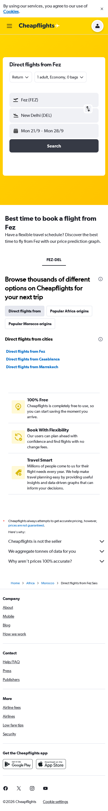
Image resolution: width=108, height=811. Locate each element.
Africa (30, 583)
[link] (19, 788)
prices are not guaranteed (26, 525)
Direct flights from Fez (25, 351)
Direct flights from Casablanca (33, 359)
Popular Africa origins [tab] (69, 311)
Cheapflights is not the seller (34, 541)
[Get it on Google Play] (18, 764)
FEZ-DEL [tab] (54, 259)
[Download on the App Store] (51, 764)
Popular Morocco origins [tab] (30, 324)
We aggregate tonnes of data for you (42, 551)
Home (15, 583)
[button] (102, 9)
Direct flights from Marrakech (32, 367)
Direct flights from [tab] (25, 311)
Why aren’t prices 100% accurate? (40, 561)
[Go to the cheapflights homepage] (39, 26)
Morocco (47, 583)
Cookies (11, 11)
